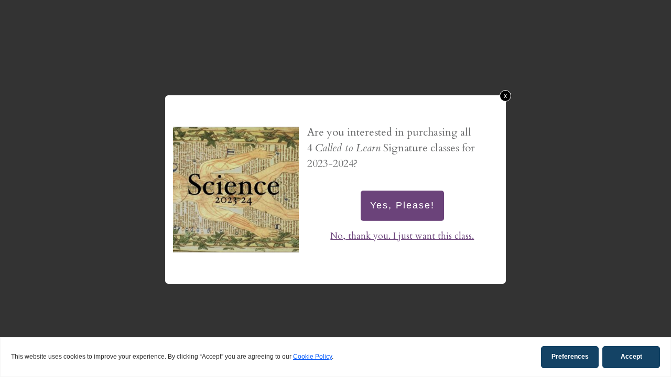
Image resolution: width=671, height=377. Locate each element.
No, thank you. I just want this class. (402, 236)
